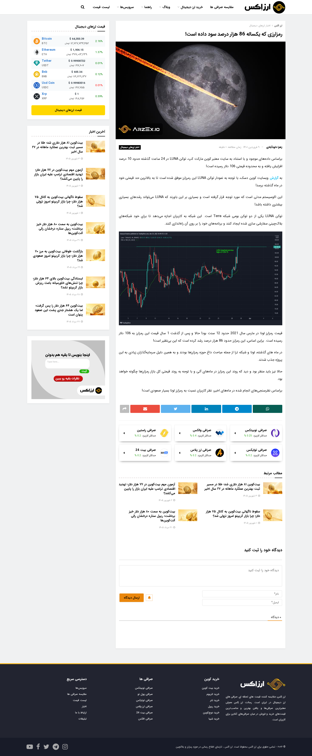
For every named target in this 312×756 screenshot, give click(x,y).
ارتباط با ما (81, 713)
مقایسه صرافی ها (221, 7)
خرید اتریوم (213, 694)
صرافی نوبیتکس (144, 688)
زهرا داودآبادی (274, 147)
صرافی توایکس (144, 700)
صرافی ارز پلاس (144, 706)
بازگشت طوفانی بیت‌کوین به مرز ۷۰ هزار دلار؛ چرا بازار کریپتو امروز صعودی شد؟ (58, 256)
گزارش (274, 178)
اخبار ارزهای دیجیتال (129, 147)
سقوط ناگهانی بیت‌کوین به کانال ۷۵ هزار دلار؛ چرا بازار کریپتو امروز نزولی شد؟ (233, 514)
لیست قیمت (101, 7)
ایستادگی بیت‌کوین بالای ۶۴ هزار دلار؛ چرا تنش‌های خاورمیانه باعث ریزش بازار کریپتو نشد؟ (58, 283)
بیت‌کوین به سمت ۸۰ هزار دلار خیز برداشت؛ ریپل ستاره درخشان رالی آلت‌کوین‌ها (152, 516)
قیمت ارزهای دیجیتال (68, 110)
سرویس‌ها (127, 7)
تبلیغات (83, 719)
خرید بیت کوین (210, 688)
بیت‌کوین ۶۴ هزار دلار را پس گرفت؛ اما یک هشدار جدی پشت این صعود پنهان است (59, 310)
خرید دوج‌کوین (211, 713)
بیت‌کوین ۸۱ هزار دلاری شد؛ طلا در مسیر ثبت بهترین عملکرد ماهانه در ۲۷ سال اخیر (232, 486)
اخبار (84, 706)
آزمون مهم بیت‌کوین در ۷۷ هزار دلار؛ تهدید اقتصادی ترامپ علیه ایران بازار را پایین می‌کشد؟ (147, 489)
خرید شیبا (214, 719)
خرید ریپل (213, 706)
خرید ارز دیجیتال (192, 7)
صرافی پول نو (145, 694)
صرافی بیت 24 (144, 713)
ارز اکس (278, 26)
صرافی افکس (145, 719)
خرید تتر (214, 700)
